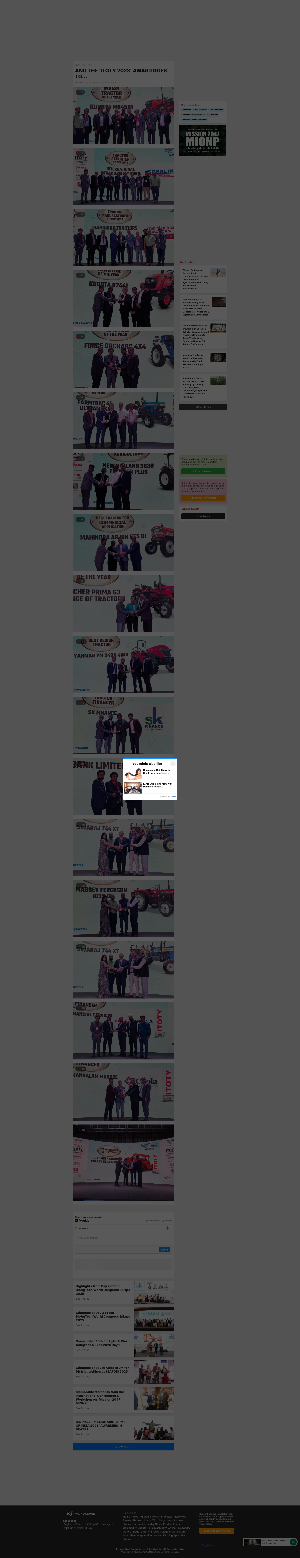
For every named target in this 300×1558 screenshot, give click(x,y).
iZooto (173, 797)
